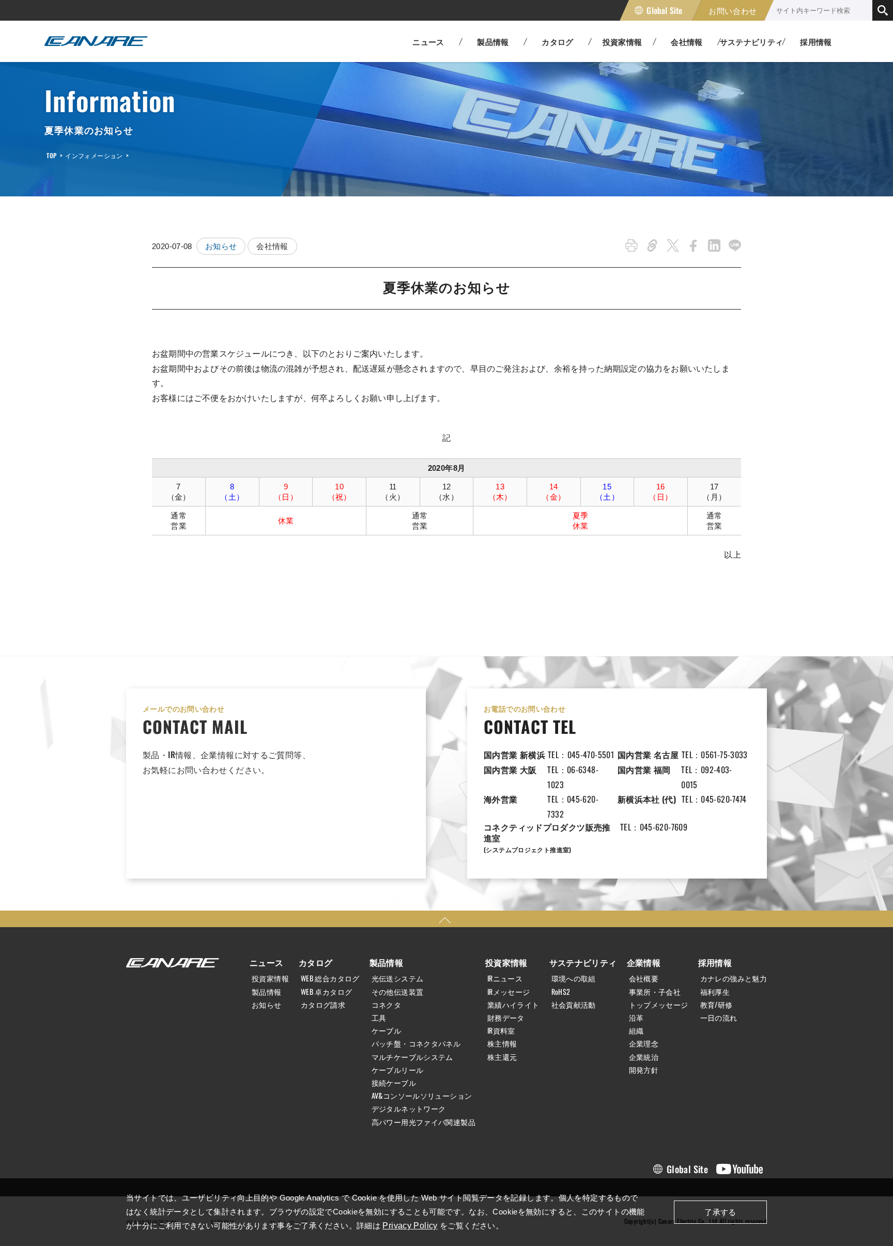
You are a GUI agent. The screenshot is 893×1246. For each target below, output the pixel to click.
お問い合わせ (733, 10)
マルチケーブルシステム (412, 1056)
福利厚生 (715, 991)
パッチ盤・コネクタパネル (416, 1043)
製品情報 (267, 991)
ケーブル (387, 1030)
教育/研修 (716, 1004)
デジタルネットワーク (409, 1108)
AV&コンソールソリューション (422, 1095)
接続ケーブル (394, 1082)
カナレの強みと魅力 (733, 978)
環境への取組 (573, 978)
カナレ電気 (96, 41)
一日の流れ (718, 1017)
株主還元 (502, 1056)
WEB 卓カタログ (326, 991)
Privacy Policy (409, 1225)
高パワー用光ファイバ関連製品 (423, 1122)
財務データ (506, 1017)
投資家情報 (270, 978)
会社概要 (644, 978)
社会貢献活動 (573, 1004)
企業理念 (644, 1043)
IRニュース (504, 978)
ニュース (267, 962)
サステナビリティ (583, 962)
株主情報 (502, 1043)
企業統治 (644, 1056)
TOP (51, 155)
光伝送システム (398, 978)
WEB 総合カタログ (330, 978)
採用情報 (816, 41)
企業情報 (644, 962)
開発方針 (644, 1069)
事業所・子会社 (655, 991)
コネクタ (387, 1004)
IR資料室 (501, 1030)
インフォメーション (93, 155)
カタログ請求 (323, 1004)
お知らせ (221, 246)
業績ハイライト (513, 1004)
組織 (636, 1030)
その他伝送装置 (398, 991)
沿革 (636, 1017)
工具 (379, 1017)
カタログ (316, 962)
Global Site (664, 10)
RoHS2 (561, 991)
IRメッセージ (508, 991)
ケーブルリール (398, 1069)
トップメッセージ (658, 1004)
